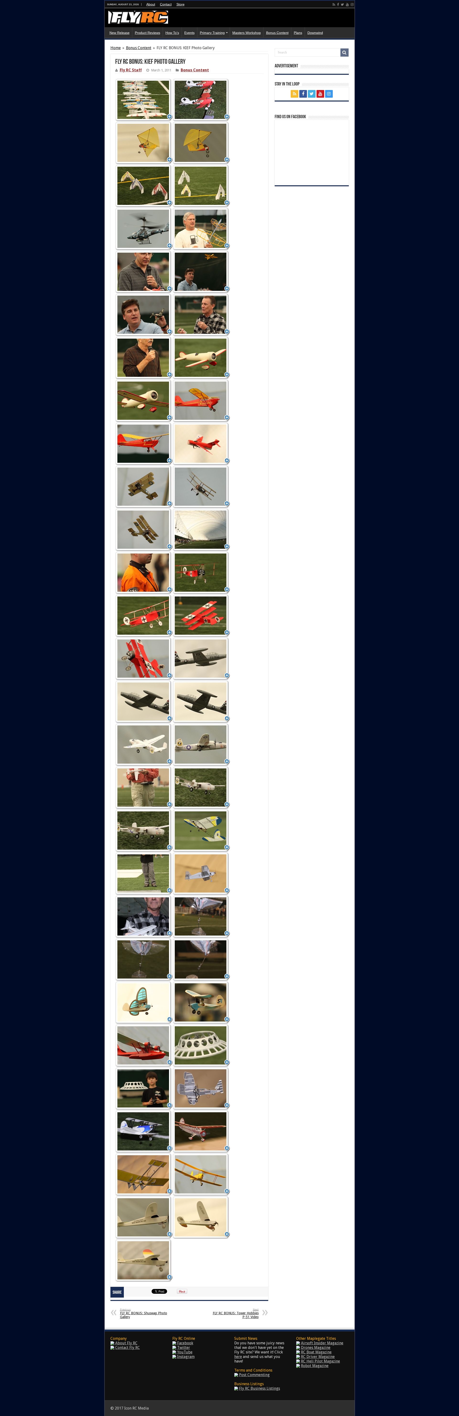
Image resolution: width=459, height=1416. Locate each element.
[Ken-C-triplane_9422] (144, 529)
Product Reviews (147, 33)
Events (189, 33)
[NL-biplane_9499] (144, 916)
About (150, 4)
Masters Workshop (246, 33)
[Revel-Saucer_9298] (201, 1045)
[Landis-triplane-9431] (201, 615)
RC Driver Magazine (318, 1356)
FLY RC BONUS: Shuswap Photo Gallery (143, 1313)
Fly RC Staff (131, 70)
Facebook (185, 1343)
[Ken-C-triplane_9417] (144, 486)
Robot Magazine (314, 1365)
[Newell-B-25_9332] (201, 744)
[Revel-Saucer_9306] (144, 1088)
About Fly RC (126, 1343)
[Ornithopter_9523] (201, 959)
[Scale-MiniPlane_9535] (144, 1131)
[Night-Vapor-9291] (144, 873)
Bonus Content (277, 33)
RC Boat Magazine (316, 1352)
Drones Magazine (315, 1347)
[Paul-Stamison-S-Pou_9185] (201, 1002)
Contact (166, 4)
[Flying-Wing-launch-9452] (201, 185)
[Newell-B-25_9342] (144, 787)
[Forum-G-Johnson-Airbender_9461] (201, 228)
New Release (119, 33)
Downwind (315, 33)
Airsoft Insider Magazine (322, 1343)
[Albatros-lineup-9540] (201, 99)
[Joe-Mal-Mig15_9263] (201, 443)
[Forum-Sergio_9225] (144, 357)
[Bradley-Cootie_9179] (201, 142)
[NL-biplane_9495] (201, 873)
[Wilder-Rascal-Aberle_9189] (144, 1217)
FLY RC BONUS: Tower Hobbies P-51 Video (236, 1313)
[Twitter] (342, 4)
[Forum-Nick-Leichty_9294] (201, 314)
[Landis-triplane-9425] (201, 572)
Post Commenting (254, 1375)
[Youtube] (347, 4)
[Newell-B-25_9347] (144, 830)
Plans (298, 33)
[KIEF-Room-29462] (201, 529)
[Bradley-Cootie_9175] (144, 142)
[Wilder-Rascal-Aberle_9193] (201, 1217)
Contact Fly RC (127, 1347)
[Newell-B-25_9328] (144, 744)
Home (115, 48)
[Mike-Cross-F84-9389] (201, 701)
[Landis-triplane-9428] (144, 615)
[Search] (344, 52)
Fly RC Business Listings (259, 1388)
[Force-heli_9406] (144, 228)
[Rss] (334, 4)
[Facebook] (338, 4)
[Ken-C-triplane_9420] (201, 486)
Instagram (186, 1356)
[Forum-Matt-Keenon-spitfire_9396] (144, 314)
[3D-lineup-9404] (144, 99)
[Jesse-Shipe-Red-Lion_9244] (201, 357)
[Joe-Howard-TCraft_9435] (201, 400)
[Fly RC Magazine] (138, 16)
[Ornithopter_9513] (201, 916)
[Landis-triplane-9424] (144, 572)
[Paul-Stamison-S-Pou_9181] (144, 1002)
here (238, 1356)
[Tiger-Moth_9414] (201, 1174)
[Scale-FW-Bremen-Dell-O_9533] (201, 1088)
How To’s (172, 33)
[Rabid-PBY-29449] (144, 1045)
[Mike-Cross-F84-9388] (144, 701)
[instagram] (352, 4)
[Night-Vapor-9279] (201, 830)
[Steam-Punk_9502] (144, 1174)
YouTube (184, 1352)
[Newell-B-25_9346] (201, 787)
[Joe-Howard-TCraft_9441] (144, 443)
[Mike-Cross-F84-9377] (201, 658)
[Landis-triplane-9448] (144, 658)
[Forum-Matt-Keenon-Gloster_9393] (201, 271)
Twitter (183, 1347)
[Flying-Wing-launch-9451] (144, 185)
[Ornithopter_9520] (144, 959)
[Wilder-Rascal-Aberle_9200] (144, 1260)
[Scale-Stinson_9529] (201, 1131)
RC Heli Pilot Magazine (320, 1361)
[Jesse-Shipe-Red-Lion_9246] (144, 400)
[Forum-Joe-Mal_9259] (144, 271)
